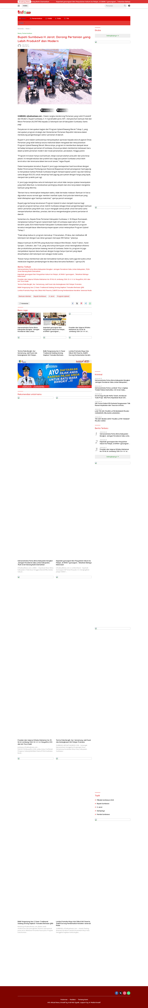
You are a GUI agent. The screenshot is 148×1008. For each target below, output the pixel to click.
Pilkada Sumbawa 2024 (105, 800)
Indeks (25, 5)
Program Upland (63, 296)
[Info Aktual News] (24, 12)
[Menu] (19, 6)
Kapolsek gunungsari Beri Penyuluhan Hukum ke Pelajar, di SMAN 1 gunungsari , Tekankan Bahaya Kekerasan (69, 2)
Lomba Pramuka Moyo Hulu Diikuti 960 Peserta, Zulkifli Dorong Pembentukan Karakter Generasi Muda (55, 290)
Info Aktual (25, 45)
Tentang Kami (83, 1000)
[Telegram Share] (85, 303)
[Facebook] (116, 993)
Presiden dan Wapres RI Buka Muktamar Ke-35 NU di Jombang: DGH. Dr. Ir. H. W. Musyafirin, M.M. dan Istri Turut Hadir (54, 280)
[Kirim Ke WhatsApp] (90, 303)
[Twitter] (120, 993)
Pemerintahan (27, 33)
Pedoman (64, 1000)
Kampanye (101, 811)
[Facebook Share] (72, 303)
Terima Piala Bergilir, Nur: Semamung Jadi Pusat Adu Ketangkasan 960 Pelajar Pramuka (49, 284)
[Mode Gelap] (129, 6)
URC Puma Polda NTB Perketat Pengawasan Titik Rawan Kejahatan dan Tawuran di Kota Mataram (112, 404)
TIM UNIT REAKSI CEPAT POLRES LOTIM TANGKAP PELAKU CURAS (112, 420)
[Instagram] (124, 993)
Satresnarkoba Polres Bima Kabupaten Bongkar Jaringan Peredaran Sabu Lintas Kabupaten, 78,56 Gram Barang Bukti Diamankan (54, 270)
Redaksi (73, 1000)
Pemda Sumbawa (103, 814)
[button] (125, 5)
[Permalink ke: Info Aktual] (19, 46)
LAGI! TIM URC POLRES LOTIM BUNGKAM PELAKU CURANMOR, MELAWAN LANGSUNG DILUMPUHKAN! (112, 412)
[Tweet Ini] (77, 303)
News (19, 33)
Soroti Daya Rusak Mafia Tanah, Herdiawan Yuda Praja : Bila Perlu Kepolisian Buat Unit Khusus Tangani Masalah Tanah (111, 397)
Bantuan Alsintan (25, 296)
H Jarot (51, 296)
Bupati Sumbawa (40, 296)
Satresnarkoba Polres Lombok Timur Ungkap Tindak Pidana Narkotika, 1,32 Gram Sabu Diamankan (111, 389)
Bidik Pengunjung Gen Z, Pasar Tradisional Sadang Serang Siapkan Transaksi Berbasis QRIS (51, 287)
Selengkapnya (112, 36)
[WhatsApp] (128, 993)
